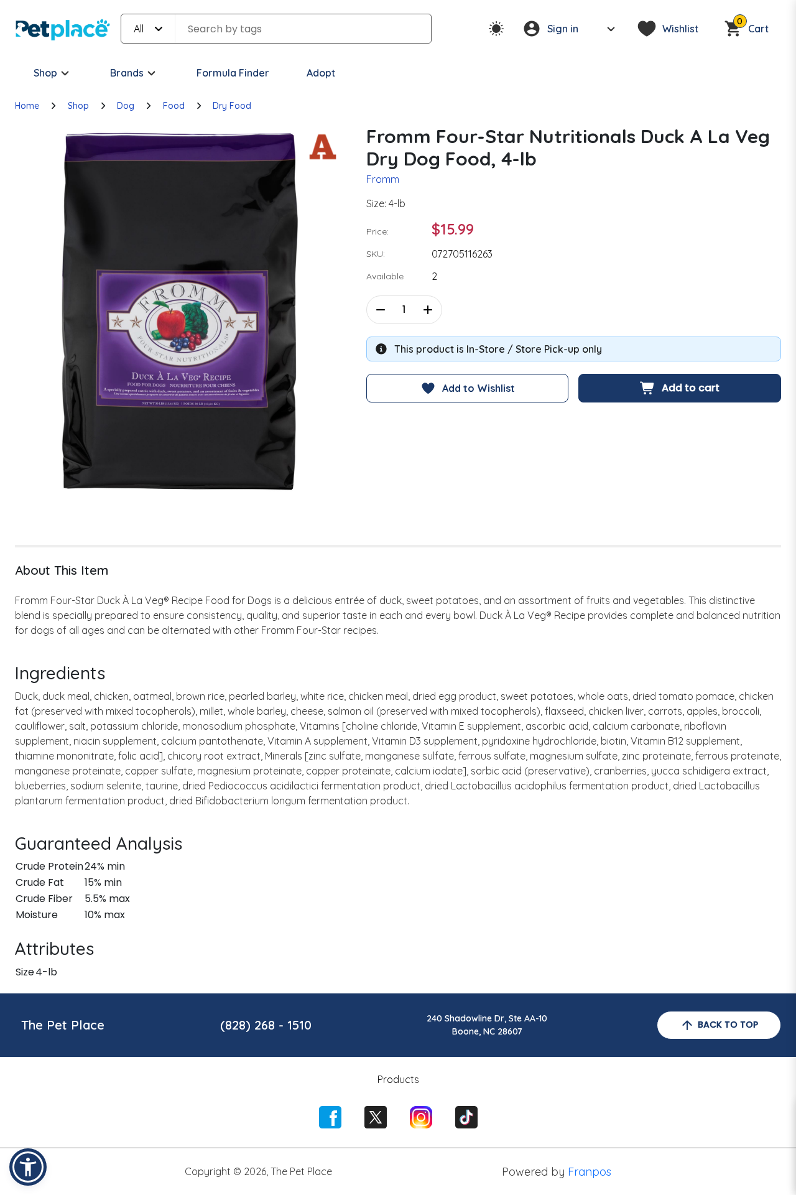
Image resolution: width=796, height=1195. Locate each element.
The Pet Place (62, 1025)
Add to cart (691, 388)
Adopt (321, 73)
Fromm (382, 179)
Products (398, 1079)
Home (27, 105)
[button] (28, 1167)
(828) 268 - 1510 (266, 1025)
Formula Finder (233, 73)
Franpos (589, 1172)
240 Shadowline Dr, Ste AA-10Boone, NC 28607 (487, 1025)
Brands (127, 73)
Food (174, 105)
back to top (728, 1024)
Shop (45, 73)
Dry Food (232, 105)
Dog (125, 105)
